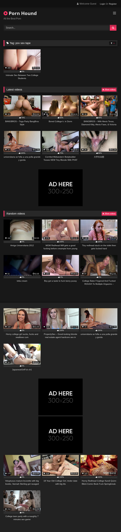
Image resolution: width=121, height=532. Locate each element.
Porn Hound (22, 13)
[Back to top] (112, 523)
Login (102, 4)
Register (113, 4)
